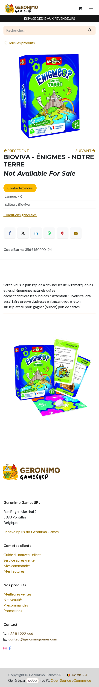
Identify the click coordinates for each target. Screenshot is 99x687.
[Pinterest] (62, 232)
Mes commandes (16, 565)
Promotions (12, 610)
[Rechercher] (90, 30)
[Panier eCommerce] (79, 8)
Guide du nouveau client (22, 554)
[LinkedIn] (36, 232)
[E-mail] (75, 232)
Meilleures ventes (17, 594)
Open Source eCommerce (71, 680)
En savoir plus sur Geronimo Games (31, 531)
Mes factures (13, 571)
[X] (23, 232)
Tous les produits (21, 43)
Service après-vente (19, 560)
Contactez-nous (20, 188)
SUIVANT (84, 150)
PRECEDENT (18, 150)
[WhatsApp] (49, 232)
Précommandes (15, 605)
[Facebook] (9, 232)
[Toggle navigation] (91, 8)
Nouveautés (13, 599)
